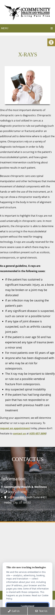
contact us (19, 433)
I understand (27, 606)
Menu (4, 28)
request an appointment (15, 428)
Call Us (15, 611)
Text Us (42, 611)
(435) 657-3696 (37, 433)
